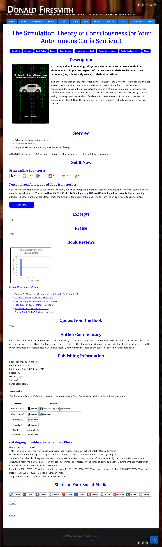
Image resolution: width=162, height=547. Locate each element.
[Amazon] (155, 5)
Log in (12, 515)
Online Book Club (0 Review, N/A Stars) (34, 312)
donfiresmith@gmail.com (85, 196)
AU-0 (65, 293)
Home (11, 21)
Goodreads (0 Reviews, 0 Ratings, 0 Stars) (36, 301)
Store (75, 21)
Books (23, 21)
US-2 (47, 293)
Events (63, 21)
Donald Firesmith (40, 9)
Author (51, 21)
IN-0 (75, 293)
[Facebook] (138, 5)
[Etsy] (151, 5)
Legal (150, 21)
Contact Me (137, 21)
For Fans (111, 21)
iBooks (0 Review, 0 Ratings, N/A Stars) (34, 304)
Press (123, 21)
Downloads (37, 21)
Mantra (87, 541)
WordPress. (96, 541)
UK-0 (53, 293)
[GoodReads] (147, 5)
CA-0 (59, 293)
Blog (86, 21)
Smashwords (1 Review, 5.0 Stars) (32, 308)
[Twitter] (142, 5)
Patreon (97, 21)
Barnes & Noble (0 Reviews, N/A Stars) (34, 297)
